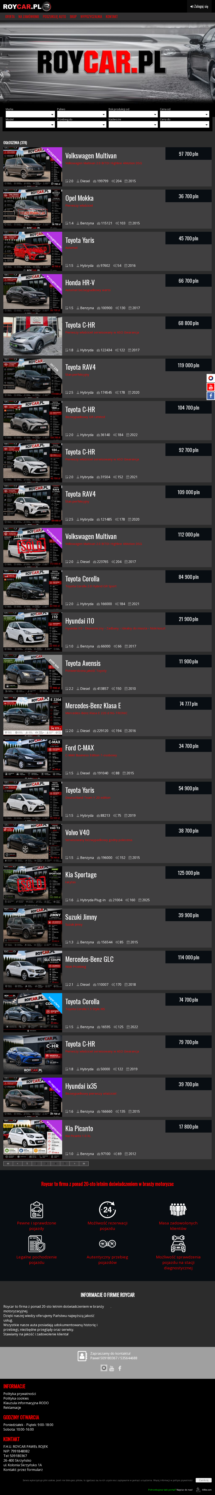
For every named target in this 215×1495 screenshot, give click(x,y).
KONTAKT (112, 16)
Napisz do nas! (170, 1489)
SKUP (73, 16)
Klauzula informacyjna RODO (26, 1403)
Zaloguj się (200, 6)
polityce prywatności (183, 1480)
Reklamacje (12, 1407)
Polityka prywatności (19, 1393)
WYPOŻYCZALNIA (91, 16)
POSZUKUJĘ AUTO (54, 16)
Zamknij (203, 1480)
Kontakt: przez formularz (23, 1469)
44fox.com (207, 1489)
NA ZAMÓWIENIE (28, 16)
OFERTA (10, 16)
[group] (107, 62)
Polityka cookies (16, 1398)
